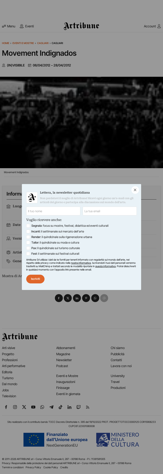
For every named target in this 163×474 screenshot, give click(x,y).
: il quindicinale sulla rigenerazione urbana (61, 237)
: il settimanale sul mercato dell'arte (57, 231)
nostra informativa (81, 262)
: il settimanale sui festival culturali (55, 253)
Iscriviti (35, 279)
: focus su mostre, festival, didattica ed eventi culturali (70, 225)
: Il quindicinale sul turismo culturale (55, 248)
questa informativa (105, 266)
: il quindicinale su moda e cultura (55, 242)
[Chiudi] (135, 190)
